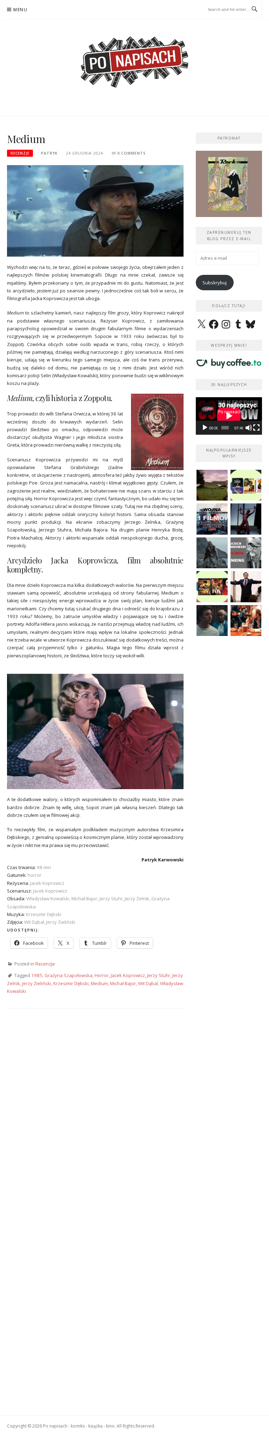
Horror (102, 975)
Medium (99, 983)
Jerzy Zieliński (36, 983)
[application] (229, 415)
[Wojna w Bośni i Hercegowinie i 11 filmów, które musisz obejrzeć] (212, 519)
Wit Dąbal (148, 983)
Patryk (49, 153)
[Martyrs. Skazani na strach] (246, 519)
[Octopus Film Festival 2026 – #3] (246, 485)
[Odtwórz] (204, 427)
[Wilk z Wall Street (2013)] (246, 586)
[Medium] (95, 210)
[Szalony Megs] (246, 620)
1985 (36, 975)
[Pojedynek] (212, 485)
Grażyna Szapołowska (68, 975)
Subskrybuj (214, 282)
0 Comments (131, 153)
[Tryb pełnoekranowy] (256, 427)
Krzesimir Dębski (71, 983)
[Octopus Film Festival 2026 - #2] (212, 586)
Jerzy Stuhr (158, 975)
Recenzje (20, 153)
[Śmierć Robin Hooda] (212, 553)
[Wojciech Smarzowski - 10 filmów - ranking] (246, 553)
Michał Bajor (123, 983)
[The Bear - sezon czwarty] (212, 620)
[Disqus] (95, 1117)
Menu (20, 10)
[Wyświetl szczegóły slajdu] (229, 184)
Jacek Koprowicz (128, 975)
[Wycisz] (248, 427)
